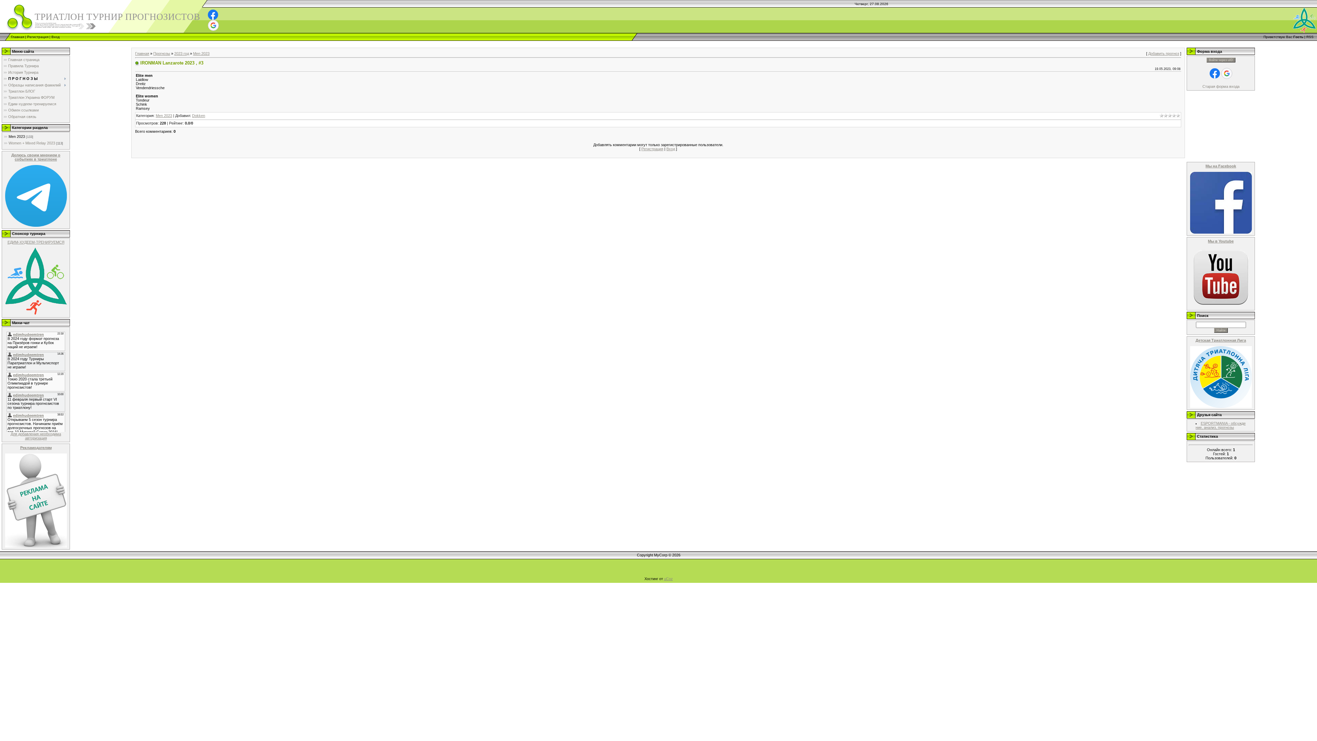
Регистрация (37, 37)
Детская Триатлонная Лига (1221, 340)
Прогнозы (161, 53)
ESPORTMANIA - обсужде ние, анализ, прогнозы (1221, 425)
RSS (1310, 37)
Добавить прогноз (1163, 53)
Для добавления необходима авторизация (36, 436)
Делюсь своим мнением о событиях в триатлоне (35, 157)
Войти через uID (1221, 60)
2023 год (181, 53)
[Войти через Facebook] (213, 15)
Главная (17, 37)
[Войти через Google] (213, 25)
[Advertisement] (125, 43)
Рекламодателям (36, 448)
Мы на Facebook (1221, 166)
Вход (55, 37)
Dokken (198, 116)
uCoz (668, 579)
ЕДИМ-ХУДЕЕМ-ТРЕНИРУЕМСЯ (36, 242)
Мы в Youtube (1221, 241)
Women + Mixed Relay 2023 (32, 143)
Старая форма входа (1220, 86)
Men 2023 (17, 136)
